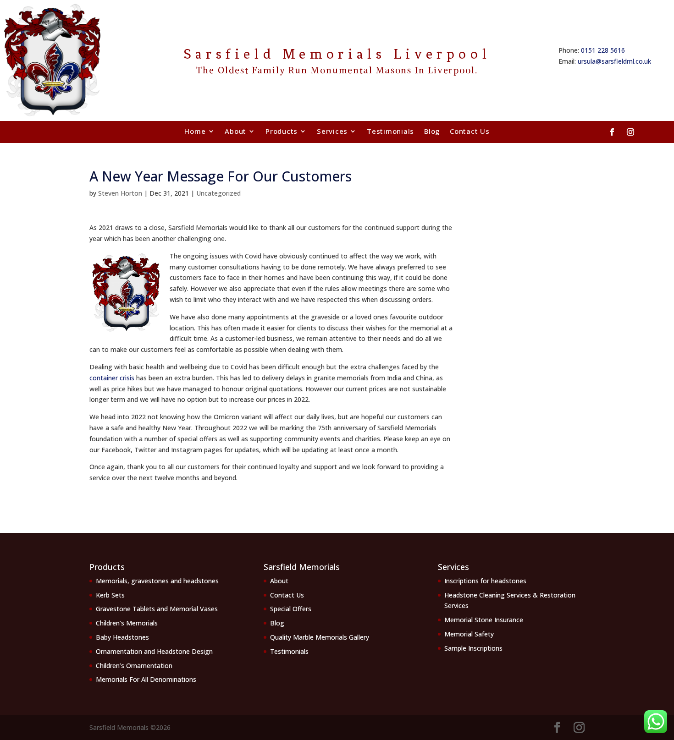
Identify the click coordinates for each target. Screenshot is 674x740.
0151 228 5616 (603, 50)
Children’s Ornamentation (134, 665)
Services (332, 131)
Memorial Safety (469, 634)
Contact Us (470, 131)
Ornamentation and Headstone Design (154, 651)
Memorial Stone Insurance (483, 619)
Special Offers (290, 608)
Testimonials (390, 131)
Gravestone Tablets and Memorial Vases (157, 608)
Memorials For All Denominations (146, 679)
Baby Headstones (122, 637)
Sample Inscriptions (473, 648)
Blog (432, 131)
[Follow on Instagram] (630, 132)
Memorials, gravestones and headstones (157, 580)
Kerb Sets (110, 595)
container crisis (111, 377)
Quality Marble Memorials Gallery (319, 637)
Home (194, 131)
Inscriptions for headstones (485, 580)
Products (281, 131)
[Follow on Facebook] (612, 132)
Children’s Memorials (127, 623)
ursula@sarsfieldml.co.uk (614, 61)
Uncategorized (218, 193)
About (235, 131)
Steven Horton (120, 193)
